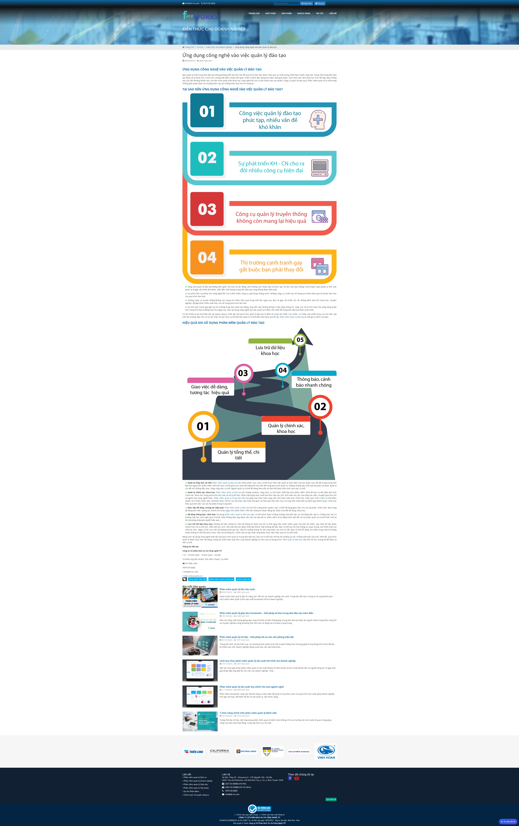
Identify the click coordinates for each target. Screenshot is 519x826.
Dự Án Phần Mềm (191, 791)
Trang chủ (254, 13)
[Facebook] (290, 778)
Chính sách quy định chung (247, 815)
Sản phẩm (287, 13)
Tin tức (320, 13)
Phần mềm (320, 498)
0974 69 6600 (209, 3)
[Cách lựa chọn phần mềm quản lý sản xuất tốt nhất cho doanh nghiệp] (200, 670)
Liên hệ (333, 13)
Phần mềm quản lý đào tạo (292, 317)
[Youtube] (296, 778)
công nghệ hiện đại (197, 579)
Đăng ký (320, 3)
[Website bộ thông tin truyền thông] (259, 809)
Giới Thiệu (270, 13)
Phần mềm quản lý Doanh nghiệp (198, 781)
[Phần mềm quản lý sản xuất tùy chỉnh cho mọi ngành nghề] (200, 696)
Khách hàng (303, 13)
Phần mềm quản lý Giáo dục (196, 784)
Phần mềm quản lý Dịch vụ (195, 777)
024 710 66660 (231, 784)
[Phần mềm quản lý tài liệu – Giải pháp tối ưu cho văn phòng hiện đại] (200, 645)
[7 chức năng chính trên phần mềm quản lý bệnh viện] (200, 721)
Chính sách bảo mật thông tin (273, 815)
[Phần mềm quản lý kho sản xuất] (200, 598)
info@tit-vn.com (191, 3)
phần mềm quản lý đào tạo (242, 323)
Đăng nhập (307, 3)
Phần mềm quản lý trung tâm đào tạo (231, 498)
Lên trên (330, 799)
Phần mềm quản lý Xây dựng (196, 788)
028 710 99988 (231, 787)
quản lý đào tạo (244, 579)
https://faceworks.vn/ (193, 576)
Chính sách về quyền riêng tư (196, 795)
